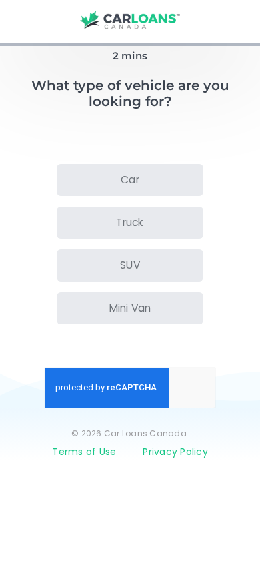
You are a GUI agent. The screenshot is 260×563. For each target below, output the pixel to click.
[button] (130, 180)
